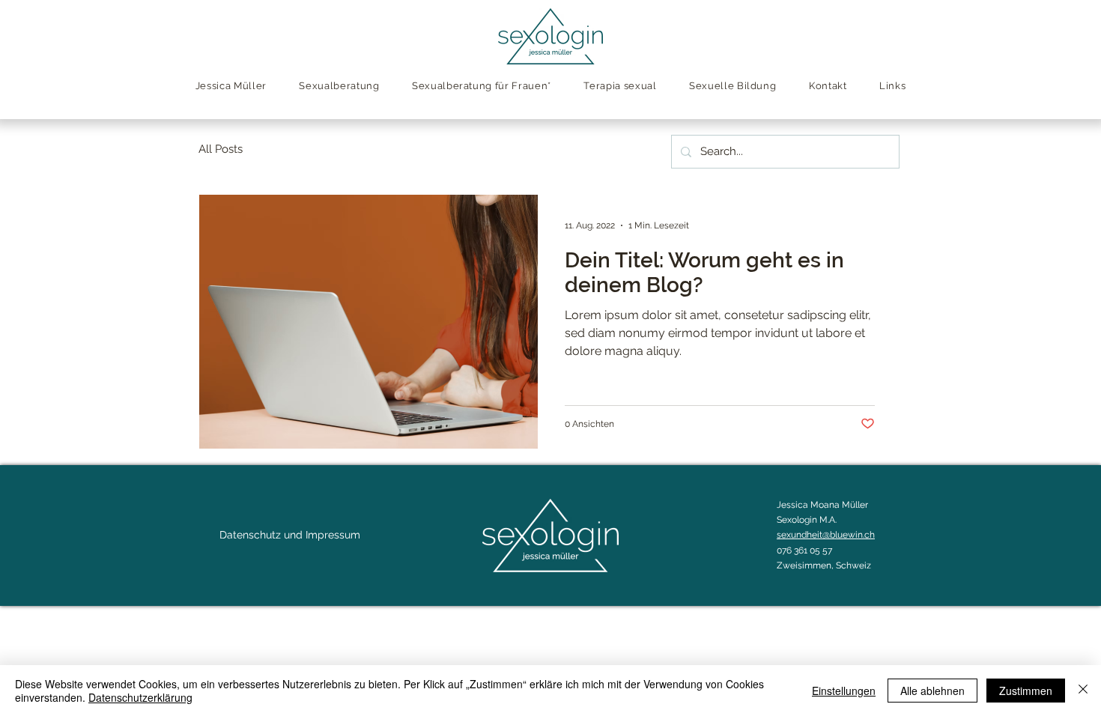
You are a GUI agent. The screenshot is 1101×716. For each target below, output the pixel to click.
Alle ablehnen (932, 690)
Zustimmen (1025, 690)
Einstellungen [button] (844, 690)
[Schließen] (1083, 690)
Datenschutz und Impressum (289, 535)
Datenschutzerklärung (140, 697)
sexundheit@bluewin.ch (826, 535)
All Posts (220, 149)
